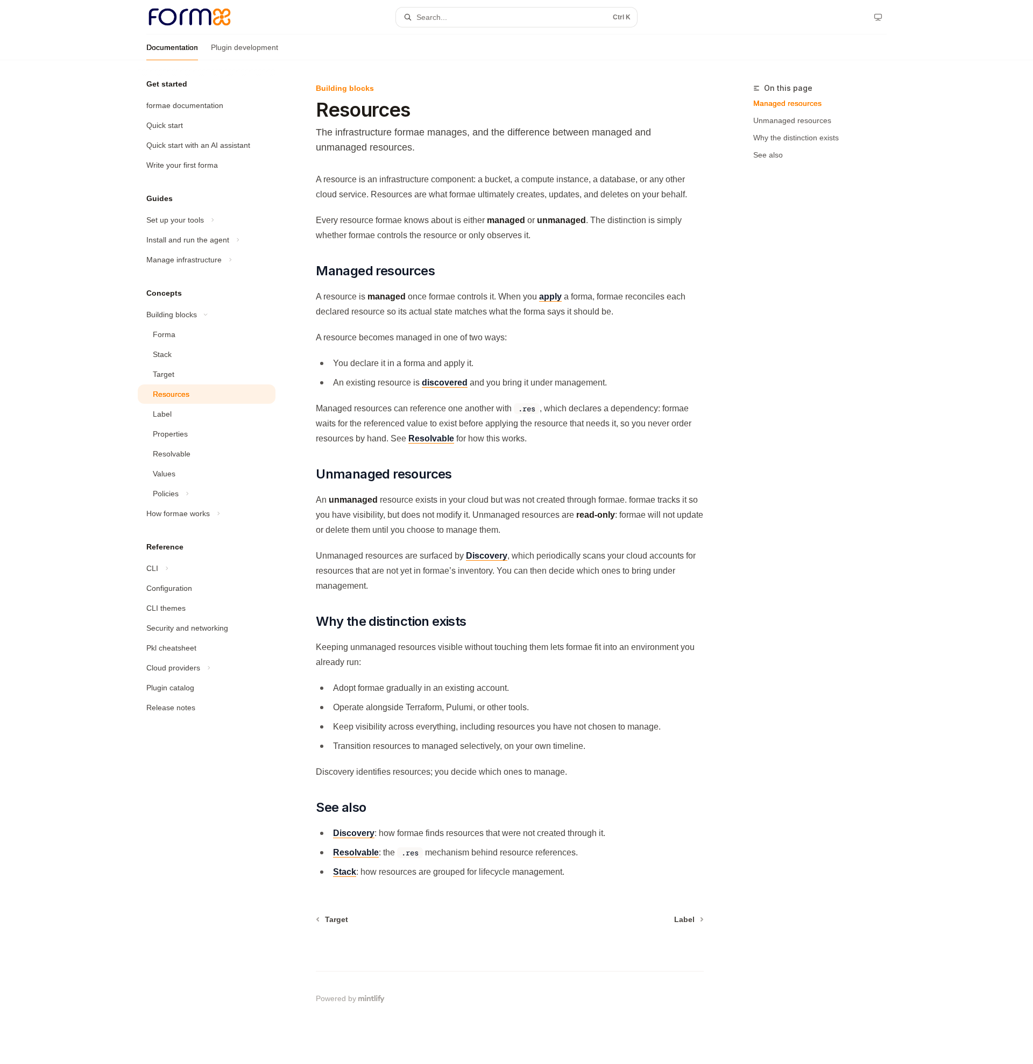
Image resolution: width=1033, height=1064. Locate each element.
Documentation (172, 47)
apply (550, 296)
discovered (445, 382)
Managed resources (787, 103)
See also (768, 155)
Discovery (486, 555)
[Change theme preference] (878, 17)
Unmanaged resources (792, 120)
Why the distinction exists (796, 137)
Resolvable (431, 438)
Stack (344, 871)
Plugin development (244, 47)
